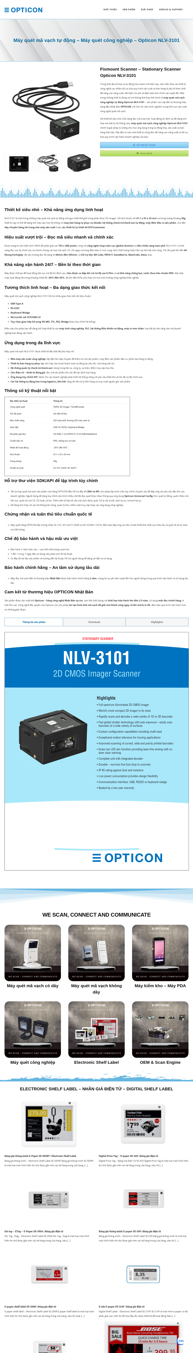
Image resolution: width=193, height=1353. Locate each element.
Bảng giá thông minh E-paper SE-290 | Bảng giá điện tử (130, 1231)
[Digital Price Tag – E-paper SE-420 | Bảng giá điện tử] (143, 1123)
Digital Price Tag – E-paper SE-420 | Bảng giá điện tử (128, 1155)
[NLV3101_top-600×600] (18, 155)
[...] (86, 1165)
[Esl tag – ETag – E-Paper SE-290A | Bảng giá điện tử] (49, 1199)
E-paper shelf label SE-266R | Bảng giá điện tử (30, 1306)
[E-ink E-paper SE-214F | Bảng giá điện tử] (143, 1274)
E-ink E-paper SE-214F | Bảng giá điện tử (122, 1306)
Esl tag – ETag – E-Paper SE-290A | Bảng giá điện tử (34, 1231)
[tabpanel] (96, 751)
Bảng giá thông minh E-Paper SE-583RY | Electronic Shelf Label (40, 1155)
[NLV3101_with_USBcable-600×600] (48, 155)
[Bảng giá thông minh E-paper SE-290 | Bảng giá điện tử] (143, 1199)
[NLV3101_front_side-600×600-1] (79, 155)
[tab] (34, 622)
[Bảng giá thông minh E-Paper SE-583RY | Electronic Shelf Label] (49, 1123)
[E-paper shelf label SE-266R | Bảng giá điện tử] (49, 1274)
